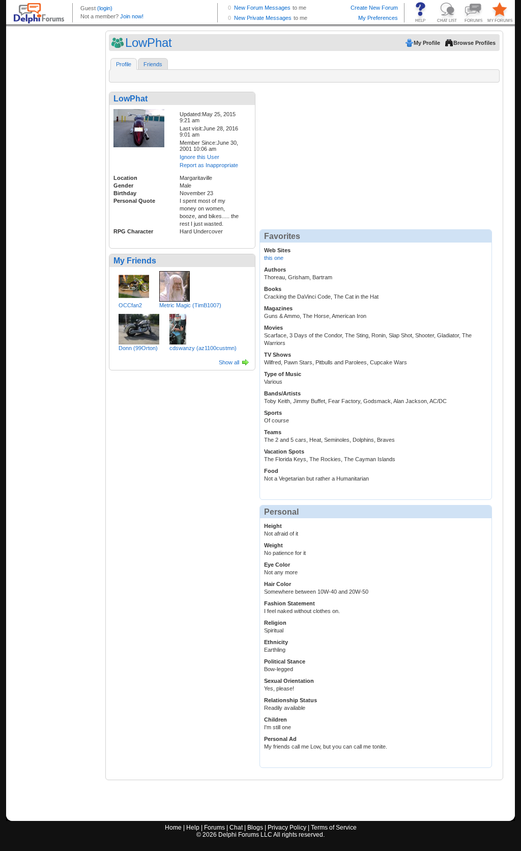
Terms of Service (334, 827)
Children (275, 719)
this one (273, 258)
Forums (214, 827)
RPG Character (133, 231)
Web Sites (277, 250)
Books (272, 289)
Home (173, 827)
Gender (123, 185)
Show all (229, 362)
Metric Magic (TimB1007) (190, 305)
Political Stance (284, 661)
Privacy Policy (287, 827)
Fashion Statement (289, 603)
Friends (152, 64)
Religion (275, 623)
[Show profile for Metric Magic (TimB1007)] (174, 284)
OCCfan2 (130, 305)
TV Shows (277, 355)
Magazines (278, 308)
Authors (275, 270)
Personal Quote (134, 201)
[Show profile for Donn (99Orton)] (139, 327)
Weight (273, 545)
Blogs (255, 827)
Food (271, 471)
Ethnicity (276, 642)
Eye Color (277, 565)
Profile (123, 64)
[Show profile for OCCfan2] (134, 284)
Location (125, 178)
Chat (236, 827)
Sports (273, 413)
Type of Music (282, 374)
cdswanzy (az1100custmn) (203, 348)
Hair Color (277, 584)
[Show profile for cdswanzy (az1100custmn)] (177, 327)
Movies (273, 328)
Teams (272, 432)
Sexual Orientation (289, 681)
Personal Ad (280, 739)
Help (192, 827)
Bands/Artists (282, 393)
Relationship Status (290, 700)
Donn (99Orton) (138, 348)
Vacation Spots (284, 451)
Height (273, 526)
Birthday (124, 193)
